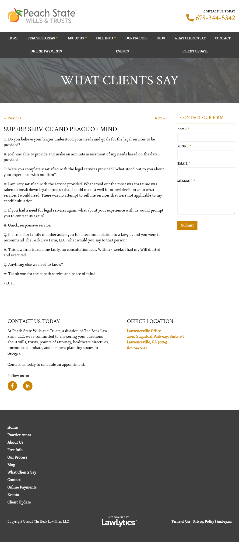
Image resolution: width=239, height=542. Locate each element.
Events (122, 51)
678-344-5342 (215, 18)
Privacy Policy (203, 522)
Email (183, 163)
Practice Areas (41, 38)
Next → (160, 118)
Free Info (104, 38)
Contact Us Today (33, 321)
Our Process (137, 38)
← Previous (12, 118)
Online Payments (46, 51)
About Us (76, 38)
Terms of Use (181, 522)
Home (13, 38)
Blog (161, 38)
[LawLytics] (119, 521)
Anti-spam (224, 522)
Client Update (195, 51)
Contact (223, 38)
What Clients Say (190, 38)
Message (186, 181)
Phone (184, 146)
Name (183, 129)
